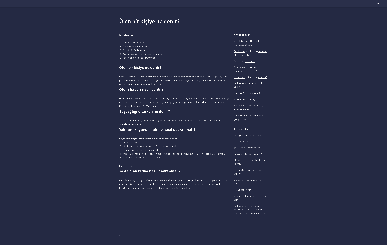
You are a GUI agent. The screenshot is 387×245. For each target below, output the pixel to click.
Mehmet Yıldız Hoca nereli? (247, 93)
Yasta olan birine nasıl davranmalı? (139, 57)
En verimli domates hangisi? (248, 153)
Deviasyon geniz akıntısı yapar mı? (250, 77)
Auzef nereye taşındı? (244, 61)
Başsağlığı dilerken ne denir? (136, 50)
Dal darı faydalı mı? (243, 141)
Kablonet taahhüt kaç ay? (246, 99)
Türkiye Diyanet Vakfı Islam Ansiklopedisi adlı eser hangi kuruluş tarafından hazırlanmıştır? (250, 209)
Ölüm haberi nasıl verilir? (135, 46)
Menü (376, 4)
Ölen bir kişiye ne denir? (134, 42)
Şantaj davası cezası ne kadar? (248, 147)
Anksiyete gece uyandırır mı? (248, 135)
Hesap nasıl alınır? (243, 189)
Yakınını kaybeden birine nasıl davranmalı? (143, 54)
